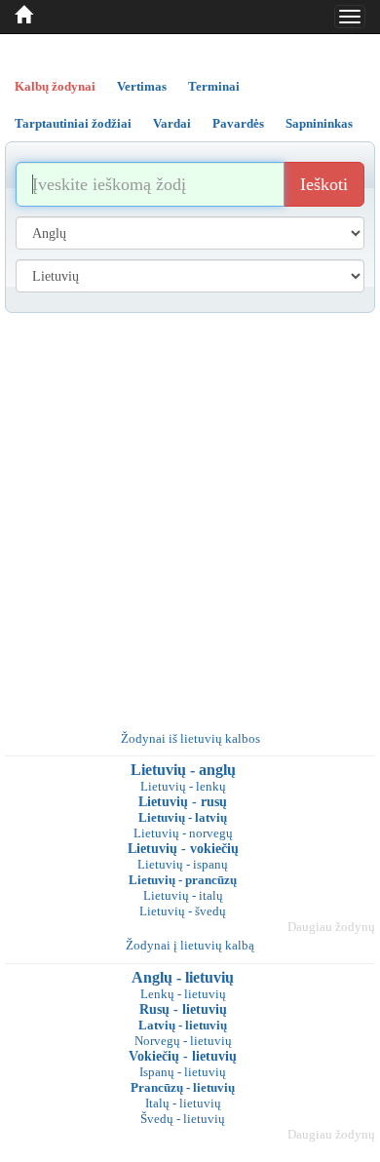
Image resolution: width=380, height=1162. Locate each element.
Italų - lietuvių (183, 1103)
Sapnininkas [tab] (319, 123)
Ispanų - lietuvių (182, 1072)
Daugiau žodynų (331, 926)
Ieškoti (324, 184)
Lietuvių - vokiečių (183, 848)
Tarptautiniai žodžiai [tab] (73, 123)
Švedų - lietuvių (182, 1118)
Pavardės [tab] (238, 123)
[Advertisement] (190, 513)
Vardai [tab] (172, 123)
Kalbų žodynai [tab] (55, 86)
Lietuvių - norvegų (183, 833)
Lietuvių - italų (183, 895)
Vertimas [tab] (142, 86)
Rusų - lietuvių (183, 1009)
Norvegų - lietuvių (183, 1040)
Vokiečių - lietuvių (183, 1056)
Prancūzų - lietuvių (183, 1087)
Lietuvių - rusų (182, 801)
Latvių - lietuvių (182, 1025)
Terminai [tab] (214, 86)
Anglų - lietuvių (183, 977)
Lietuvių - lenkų (183, 786)
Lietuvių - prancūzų (183, 879)
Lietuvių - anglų (183, 769)
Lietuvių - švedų (182, 911)
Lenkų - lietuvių (183, 994)
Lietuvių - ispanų (182, 864)
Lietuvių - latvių (182, 817)
